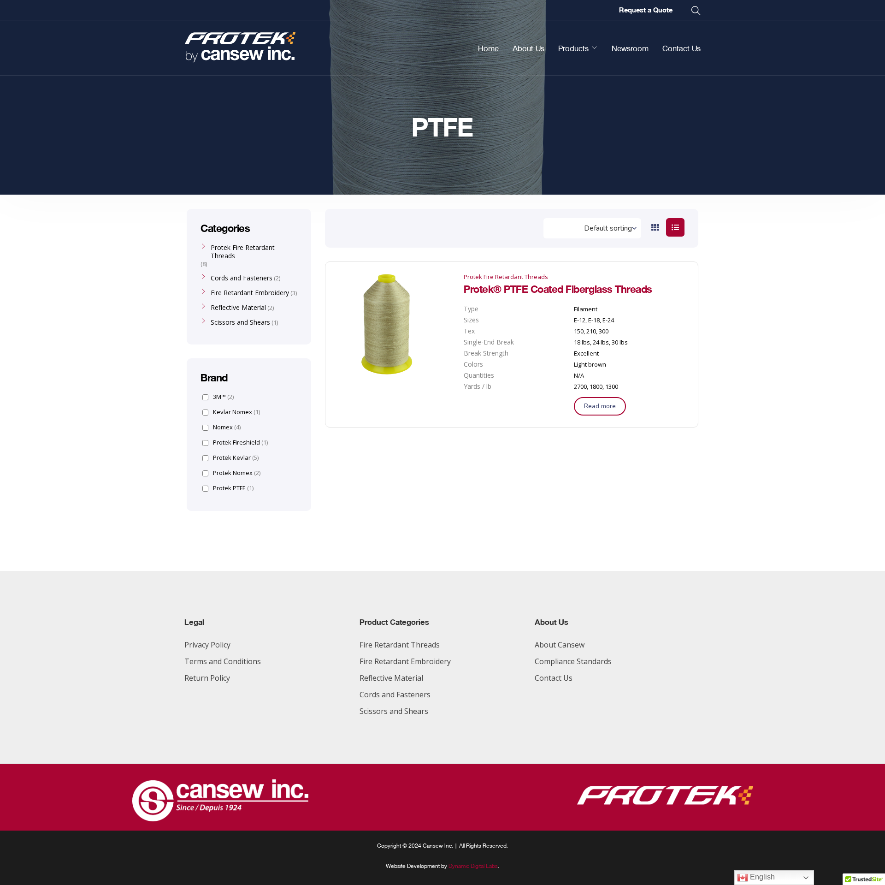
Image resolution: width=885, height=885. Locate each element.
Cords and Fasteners (241, 278)
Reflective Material (238, 307)
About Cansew (559, 645)
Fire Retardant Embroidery (250, 293)
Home (488, 48)
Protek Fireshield (240, 442)
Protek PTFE (233, 488)
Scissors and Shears (240, 322)
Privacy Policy (207, 645)
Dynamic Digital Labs (473, 865)
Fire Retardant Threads (400, 645)
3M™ (223, 397)
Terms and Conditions (222, 661)
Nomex (227, 427)
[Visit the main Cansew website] (220, 819)
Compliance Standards (573, 661)
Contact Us (681, 48)
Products (573, 48)
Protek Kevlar (236, 458)
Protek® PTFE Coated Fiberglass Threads (558, 288)
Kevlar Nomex (236, 412)
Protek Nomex (236, 473)
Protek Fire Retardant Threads (506, 277)
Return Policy (207, 678)
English (761, 877)
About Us (528, 48)
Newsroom (630, 48)
